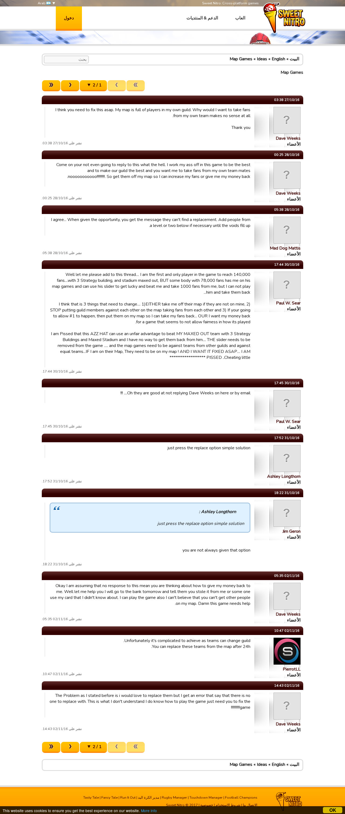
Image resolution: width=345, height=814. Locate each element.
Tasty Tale (91, 797)
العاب (240, 18)
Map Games (241, 59)
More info (149, 810)
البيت (294, 59)
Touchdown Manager (206, 797)
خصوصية (206, 805)
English (278, 59)
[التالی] (70, 85)
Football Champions (241, 797)
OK (332, 810)
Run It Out (128, 797)
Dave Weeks (288, 138)
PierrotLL (292, 669)
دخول (69, 18)
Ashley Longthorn (284, 476)
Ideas (262, 59)
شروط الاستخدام (228, 805)
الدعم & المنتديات (202, 18)
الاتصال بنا (250, 805)
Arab (42, 3)
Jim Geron (291, 531)
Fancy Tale (109, 797)
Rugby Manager (174, 797)
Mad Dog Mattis (285, 248)
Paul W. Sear (288, 303)
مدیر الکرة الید (148, 797)
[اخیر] (51, 85)
